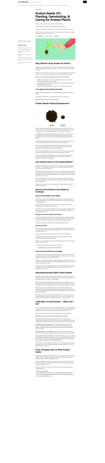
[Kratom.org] (23, 2)
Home (19, 5)
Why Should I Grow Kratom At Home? (25, 47)
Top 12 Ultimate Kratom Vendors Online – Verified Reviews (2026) (51, 373)
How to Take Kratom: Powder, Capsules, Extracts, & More (54, 373)
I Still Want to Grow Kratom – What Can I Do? (25, 60)
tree (40, 68)
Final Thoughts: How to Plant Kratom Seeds (25, 63)
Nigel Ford (41, 36)
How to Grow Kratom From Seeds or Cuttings (25, 55)
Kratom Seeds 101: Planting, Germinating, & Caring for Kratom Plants (57, 5)
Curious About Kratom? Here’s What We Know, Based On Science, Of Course (33, 5)
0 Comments (56, 36)
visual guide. (51, 157)
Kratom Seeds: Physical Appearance (25, 49)
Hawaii (68, 172)
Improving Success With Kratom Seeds (25, 57)
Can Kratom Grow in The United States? (24, 52)
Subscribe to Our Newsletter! (24, 40)
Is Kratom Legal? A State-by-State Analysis (49, 99)
